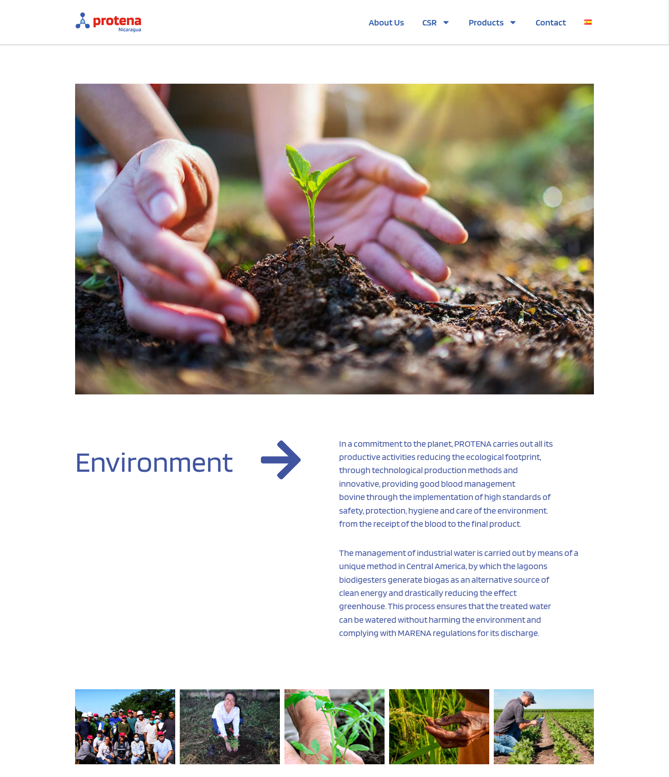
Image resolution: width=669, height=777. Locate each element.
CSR (429, 22)
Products (486, 22)
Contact (551, 22)
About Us (386, 22)
